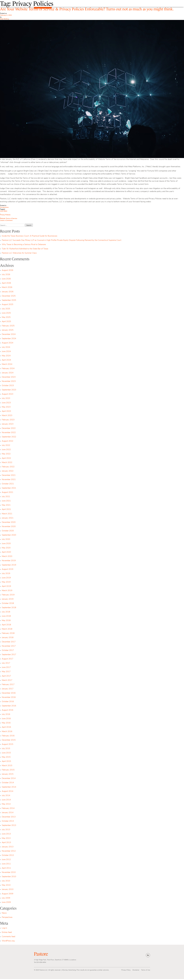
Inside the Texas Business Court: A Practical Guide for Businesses (29, 236)
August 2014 (7, 791)
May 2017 (6, 672)
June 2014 (6, 800)
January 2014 (7, 813)
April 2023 (6, 411)
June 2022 (6, 450)
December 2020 (9, 522)
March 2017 (7, 680)
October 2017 (8, 650)
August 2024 (7, 343)
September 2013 (9, 825)
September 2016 (9, 706)
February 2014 (8, 808)
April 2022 (6, 458)
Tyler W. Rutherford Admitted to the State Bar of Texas (25, 249)
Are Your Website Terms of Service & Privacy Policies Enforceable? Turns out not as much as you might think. (86, 9)
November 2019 (9, 561)
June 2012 (6, 860)
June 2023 (6, 403)
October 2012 (8, 855)
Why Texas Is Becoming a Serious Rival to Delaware (24, 245)
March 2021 (7, 514)
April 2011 (6, 868)
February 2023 (8, 420)
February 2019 (8, 595)
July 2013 (6, 830)
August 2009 (7, 894)
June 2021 (6, 501)
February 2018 (8, 633)
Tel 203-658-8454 (40, 962)
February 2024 (8, 369)
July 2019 (6, 574)
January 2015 (7, 774)
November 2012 (9, 851)
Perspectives (4, 207)
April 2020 (6, 552)
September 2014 (9, 787)
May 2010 (6, 885)
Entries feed (7, 932)
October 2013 (8, 821)
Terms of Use (145, 970)
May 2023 (6, 407)
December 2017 (9, 642)
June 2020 (6, 544)
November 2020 (9, 527)
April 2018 (6, 625)
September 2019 (9, 565)
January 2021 (7, 518)
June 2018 (6, 616)
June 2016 (6, 719)
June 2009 (6, 902)
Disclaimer (135, 970)
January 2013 (7, 847)
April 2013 (6, 843)
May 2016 (6, 723)
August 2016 (7, 710)
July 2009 (6, 898)
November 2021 (9, 480)
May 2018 (6, 621)
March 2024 (7, 364)
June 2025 (6, 313)
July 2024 (6, 347)
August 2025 (7, 305)
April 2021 (6, 509)
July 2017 (6, 663)
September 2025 (9, 300)
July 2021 (6, 497)
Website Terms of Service (8, 218)
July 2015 (6, 749)
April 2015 (6, 761)
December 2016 (9, 693)
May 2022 (6, 454)
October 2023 (8, 386)
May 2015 (6, 757)
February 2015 (8, 770)
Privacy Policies (5, 215)
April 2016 (6, 727)
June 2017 (6, 667)
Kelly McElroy (4, 19)
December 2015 (9, 740)
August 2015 (7, 744)
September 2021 (9, 488)
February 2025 (8, 326)
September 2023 (9, 390)
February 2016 (8, 736)
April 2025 (6, 322)
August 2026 (7, 270)
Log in (4, 928)
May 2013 (6, 838)
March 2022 (7, 463)
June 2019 (6, 578)
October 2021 (8, 484)
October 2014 (8, 783)
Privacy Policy (126, 970)
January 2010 (7, 889)
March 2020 (7, 556)
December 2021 (9, 475)
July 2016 (6, 714)
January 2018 (7, 638)
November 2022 (9, 433)
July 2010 (6, 881)
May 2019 (6, 582)
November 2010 (9, 872)
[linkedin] (148, 955)
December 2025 (9, 296)
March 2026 (7, 287)
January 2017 (7, 689)
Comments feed (8, 937)
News (4, 913)
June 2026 (6, 279)
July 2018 (6, 612)
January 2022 (7, 471)
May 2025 (6, 317)
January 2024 (7, 373)
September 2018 (9, 608)
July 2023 (6, 398)
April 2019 (6, 586)
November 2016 (9, 697)
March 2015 (7, 766)
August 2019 (7, 569)
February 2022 (8, 467)
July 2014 (6, 796)
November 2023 (9, 381)
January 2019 (7, 599)
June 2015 (6, 753)
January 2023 (7, 424)
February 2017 (8, 685)
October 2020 (8, 531)
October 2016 (8, 702)
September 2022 (9, 437)
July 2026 (6, 275)
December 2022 (9, 428)
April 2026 (6, 283)
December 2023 (9, 377)
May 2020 (6, 548)
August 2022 (7, 441)
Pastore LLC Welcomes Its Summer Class (19, 253)
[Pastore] (41, 954)
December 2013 (9, 817)
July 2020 (6, 539)
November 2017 (9, 646)
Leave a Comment (10, 220)
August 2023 (7, 394)
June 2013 (6, 834)
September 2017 (9, 655)
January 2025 (7, 330)
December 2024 (9, 334)
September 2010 (9, 877)
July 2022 (6, 445)
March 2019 (7, 591)
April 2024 (6, 360)
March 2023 (7, 416)
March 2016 (7, 732)
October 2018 (8, 603)
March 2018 (7, 629)
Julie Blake (3, 211)
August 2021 (7, 492)
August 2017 (7, 659)
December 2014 (9, 778)
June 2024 (6, 352)
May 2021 (6, 505)
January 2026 (7, 292)
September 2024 (9, 339)
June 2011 (6, 864)
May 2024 (6, 356)
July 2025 (6, 309)
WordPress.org (8, 941)
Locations (73, 960)
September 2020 (9, 535)
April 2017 (6, 676)
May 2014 (6, 804)
